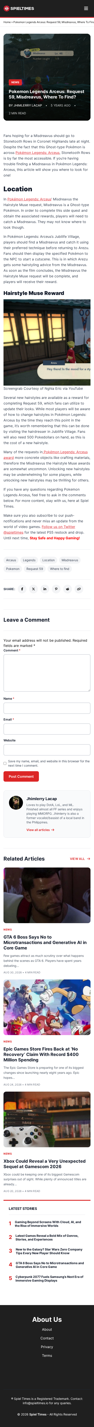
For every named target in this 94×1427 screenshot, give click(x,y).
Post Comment (21, 776)
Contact (47, 1338)
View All (77, 859)
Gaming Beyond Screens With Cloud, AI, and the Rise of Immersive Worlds (48, 1224)
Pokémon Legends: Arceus (37, 152)
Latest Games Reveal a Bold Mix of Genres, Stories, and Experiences (47, 1237)
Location (48, 560)
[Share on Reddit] (67, 589)
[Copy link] (79, 589)
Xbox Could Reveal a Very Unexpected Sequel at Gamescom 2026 (44, 1164)
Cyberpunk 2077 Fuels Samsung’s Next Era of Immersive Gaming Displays (49, 1278)
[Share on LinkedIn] (44, 589)
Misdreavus (70, 560)
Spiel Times (38, 1414)
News (7, 929)
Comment (12, 650)
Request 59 (34, 569)
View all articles (38, 830)
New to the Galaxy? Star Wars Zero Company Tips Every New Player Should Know (49, 1251)
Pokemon (12, 569)
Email (8, 719)
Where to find (59, 569)
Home (7, 22)
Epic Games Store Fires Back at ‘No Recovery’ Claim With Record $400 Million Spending (41, 1054)
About (47, 1329)
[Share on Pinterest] (56, 589)
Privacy (47, 1347)
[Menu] (86, 8)
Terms (47, 1355)
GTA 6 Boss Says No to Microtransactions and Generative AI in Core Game (45, 942)
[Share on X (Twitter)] (33, 589)
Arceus (11, 560)
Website (9, 740)
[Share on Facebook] (22, 589)
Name (8, 698)
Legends (29, 560)
